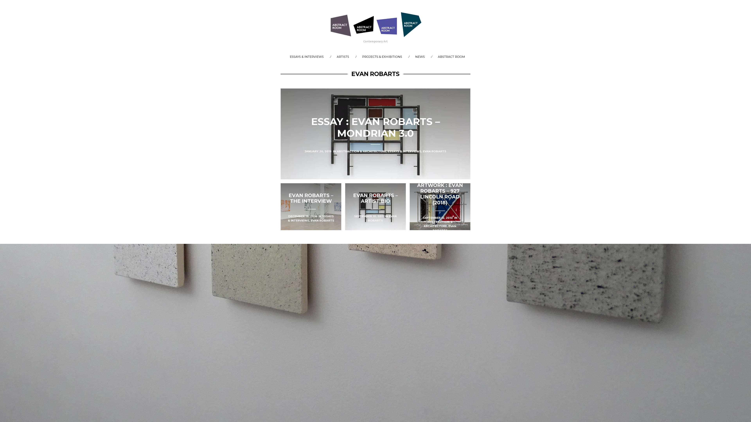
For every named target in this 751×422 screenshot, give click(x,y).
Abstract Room (451, 57)
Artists (343, 57)
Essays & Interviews (307, 57)
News (420, 57)
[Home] (375, 24)
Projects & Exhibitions (382, 57)
